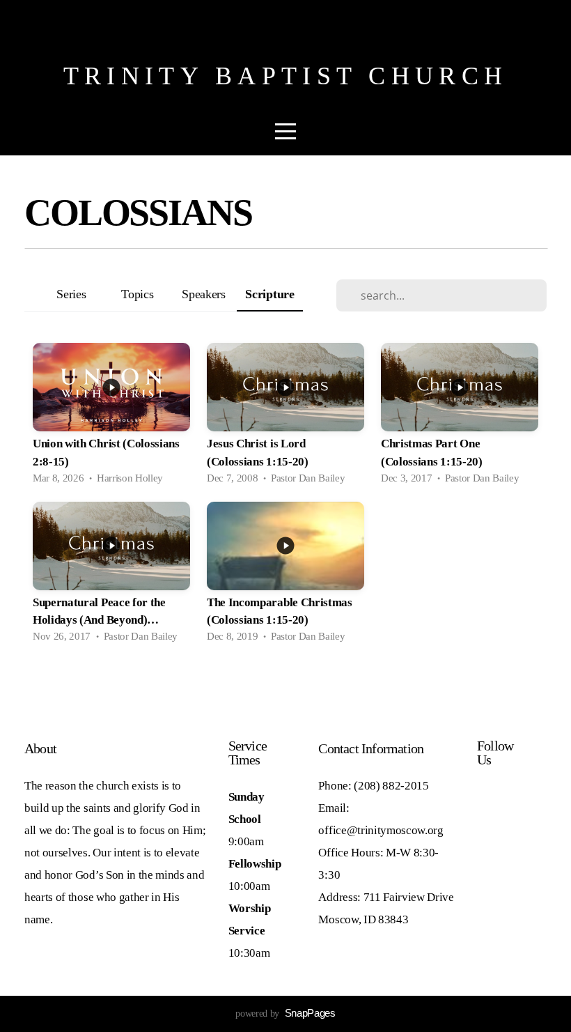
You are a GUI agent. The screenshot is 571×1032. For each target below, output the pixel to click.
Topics (137, 294)
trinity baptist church (285, 76)
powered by (285, 1013)
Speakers (203, 294)
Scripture (269, 294)
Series (71, 294)
